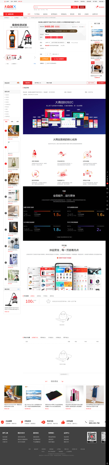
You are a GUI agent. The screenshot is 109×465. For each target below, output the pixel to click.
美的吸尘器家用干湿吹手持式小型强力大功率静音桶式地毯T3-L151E (12, 308)
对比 (8, 63)
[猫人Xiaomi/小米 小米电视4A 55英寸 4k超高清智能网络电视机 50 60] (97, 32)
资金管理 (66, 437)
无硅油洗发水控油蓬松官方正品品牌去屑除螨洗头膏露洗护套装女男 (13, 282)
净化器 (7, 99)
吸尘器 (7, 106)
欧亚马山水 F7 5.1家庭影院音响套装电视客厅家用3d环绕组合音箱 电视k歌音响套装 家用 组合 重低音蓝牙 (97, 75)
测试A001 (10, 153)
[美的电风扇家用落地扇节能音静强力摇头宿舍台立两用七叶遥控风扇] (13, 243)
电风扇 (7, 94)
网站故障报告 (52, 437)
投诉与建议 (51, 442)
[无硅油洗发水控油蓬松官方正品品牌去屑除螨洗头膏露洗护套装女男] (13, 275)
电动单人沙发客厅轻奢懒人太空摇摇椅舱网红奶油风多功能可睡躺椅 (97, 58)
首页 (29, 14)
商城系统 (61, 451)
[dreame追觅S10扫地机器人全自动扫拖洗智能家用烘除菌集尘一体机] (13, 210)
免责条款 (51, 449)
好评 (39, 296)
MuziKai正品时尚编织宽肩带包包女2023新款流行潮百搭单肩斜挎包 (13, 169)
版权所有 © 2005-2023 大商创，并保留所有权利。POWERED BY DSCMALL (56, 455)
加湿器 (7, 102)
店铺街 (87, 14)
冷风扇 (7, 97)
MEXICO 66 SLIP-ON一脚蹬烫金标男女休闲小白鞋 (13, 137)
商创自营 (47, 45)
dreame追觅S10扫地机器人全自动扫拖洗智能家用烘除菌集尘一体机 (13, 217)
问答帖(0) (58, 337)
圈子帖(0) (66, 337)
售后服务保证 (36, 439)
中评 (45, 296)
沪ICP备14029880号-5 (60, 453)
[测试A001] (13, 146)
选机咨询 (51, 439)
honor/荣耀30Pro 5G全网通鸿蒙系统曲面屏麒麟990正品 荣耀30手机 (13, 265)
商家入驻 (66, 449)
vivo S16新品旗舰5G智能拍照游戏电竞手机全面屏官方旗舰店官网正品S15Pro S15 (13, 233)
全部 (32, 296)
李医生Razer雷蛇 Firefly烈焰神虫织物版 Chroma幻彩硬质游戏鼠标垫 (54, 405)
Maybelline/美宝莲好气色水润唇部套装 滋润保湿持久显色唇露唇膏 (74, 405)
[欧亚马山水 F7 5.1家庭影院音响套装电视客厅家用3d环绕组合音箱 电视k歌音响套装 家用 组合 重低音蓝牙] (97, 67)
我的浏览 (83, 1)
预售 (79, 14)
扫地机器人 (8, 104)
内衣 (39, 9)
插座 (7, 109)
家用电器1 (54, 14)
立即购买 (45, 59)
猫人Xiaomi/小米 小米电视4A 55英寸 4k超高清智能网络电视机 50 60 (97, 40)
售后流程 (5, 437)
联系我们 (44, 449)
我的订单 (76, 1)
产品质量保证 (36, 442)
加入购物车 (60, 59)
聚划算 (72, 14)
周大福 (35, 9)
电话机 (7, 111)
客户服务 (95, 1)
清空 (18, 289)
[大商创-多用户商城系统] (64, 194)
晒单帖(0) (43, 337)
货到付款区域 (21, 437)
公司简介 (59, 449)
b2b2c (43, 451)
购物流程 (5, 439)
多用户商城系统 (51, 451)
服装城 (45, 14)
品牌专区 (95, 14)
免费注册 (20, 1)
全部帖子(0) (35, 337)
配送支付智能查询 (22, 439)
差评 (52, 296)
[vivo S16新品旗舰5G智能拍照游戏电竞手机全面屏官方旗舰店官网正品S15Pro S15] (13, 227)
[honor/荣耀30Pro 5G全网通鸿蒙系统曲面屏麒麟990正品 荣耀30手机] (13, 259)
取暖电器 (8, 116)
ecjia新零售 (69, 451)
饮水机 (7, 114)
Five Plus (43, 9)
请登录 (15, 1)
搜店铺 (82, 7)
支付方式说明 (21, 442)
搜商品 (74, 7)
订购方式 (5, 442)
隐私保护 (36, 449)
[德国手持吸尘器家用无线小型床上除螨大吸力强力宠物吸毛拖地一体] (13, 194)
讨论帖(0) (50, 337)
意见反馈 (83, 449)
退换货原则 (36, 437)
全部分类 (10, 14)
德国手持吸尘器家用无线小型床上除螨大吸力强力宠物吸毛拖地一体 (13, 201)
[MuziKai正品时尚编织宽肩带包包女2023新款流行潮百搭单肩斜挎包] (13, 162)
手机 (47, 9)
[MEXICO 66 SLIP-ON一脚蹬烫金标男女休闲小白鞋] (13, 130)
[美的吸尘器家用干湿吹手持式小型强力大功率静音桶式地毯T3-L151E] (12, 299)
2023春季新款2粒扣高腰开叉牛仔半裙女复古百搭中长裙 (95, 405)
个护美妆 (37, 14)
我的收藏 (89, 1)
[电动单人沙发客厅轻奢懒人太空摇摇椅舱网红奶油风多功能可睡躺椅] (97, 49)
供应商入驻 (74, 449)
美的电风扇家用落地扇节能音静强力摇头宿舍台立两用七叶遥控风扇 (13, 249)
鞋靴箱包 (64, 14)
